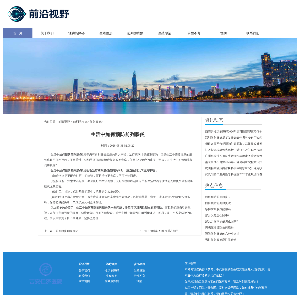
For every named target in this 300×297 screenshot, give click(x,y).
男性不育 (194, 33)
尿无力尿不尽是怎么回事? (221, 221)
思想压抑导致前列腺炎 (219, 227)
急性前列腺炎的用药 (218, 209)
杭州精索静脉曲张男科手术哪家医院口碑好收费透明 (238, 168)
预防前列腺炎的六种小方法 (222, 233)
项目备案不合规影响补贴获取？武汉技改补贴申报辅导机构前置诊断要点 (251, 143)
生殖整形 (105, 33)
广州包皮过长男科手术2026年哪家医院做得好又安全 (238, 156)
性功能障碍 (76, 33)
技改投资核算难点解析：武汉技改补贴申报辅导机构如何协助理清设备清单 (252, 149)
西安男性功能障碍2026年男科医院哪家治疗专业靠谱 (238, 131)
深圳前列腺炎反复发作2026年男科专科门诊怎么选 (236, 137)
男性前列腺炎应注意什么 (221, 239)
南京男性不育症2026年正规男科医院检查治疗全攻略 (238, 162)
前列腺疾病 (135, 33)
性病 (223, 33)
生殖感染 (164, 33)
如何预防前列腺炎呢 (218, 203)
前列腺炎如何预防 (67, 231)
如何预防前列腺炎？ (218, 197)
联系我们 (252, 33)
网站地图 (84, 281)
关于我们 (47, 33)
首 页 (17, 33)
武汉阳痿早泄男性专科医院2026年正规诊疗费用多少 (238, 174)
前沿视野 (64, 121)
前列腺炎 (95, 121)
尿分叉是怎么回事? (217, 215)
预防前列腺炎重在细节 (164, 231)
